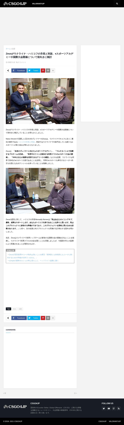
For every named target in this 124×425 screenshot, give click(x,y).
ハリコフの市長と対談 (26, 142)
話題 (13, 49)
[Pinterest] (43, 70)
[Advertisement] (62, 26)
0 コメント (22, 62)
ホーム (8, 49)
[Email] (48, 70)
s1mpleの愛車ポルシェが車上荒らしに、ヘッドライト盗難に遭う (34, 261)
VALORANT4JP (115, 421)
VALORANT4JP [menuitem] (38, 4)
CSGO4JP (102, 421)
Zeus (14, 309)
